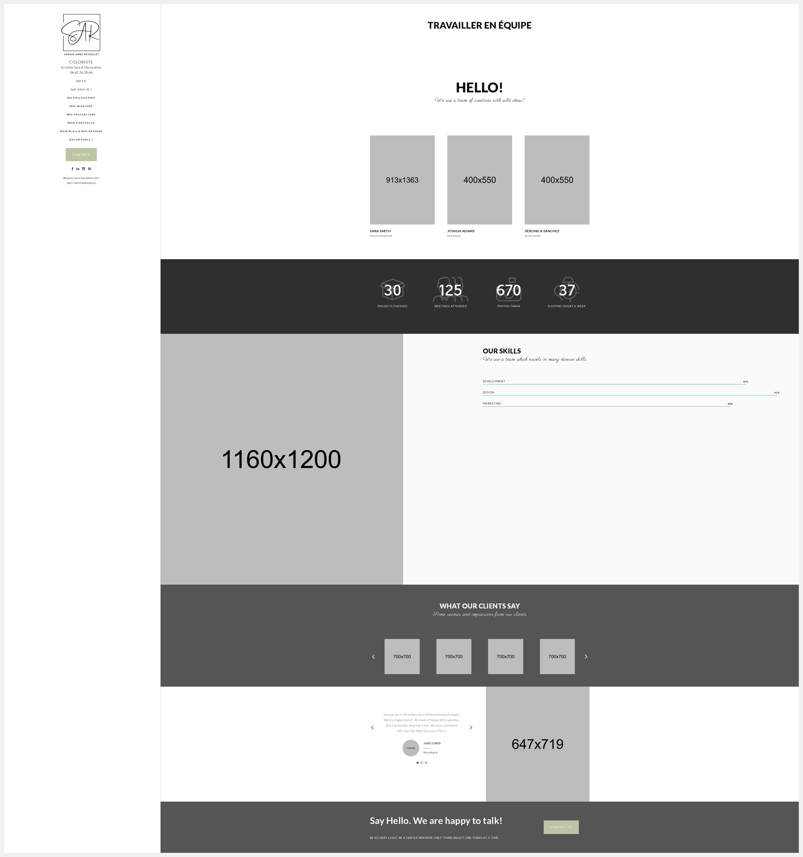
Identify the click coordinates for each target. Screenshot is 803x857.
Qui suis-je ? (81, 89)
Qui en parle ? (81, 139)
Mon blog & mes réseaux (81, 131)
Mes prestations (81, 114)
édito (81, 81)
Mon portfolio (81, 122)
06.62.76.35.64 (81, 72)
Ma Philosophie (81, 97)
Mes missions (81, 106)
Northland (430, 752)
